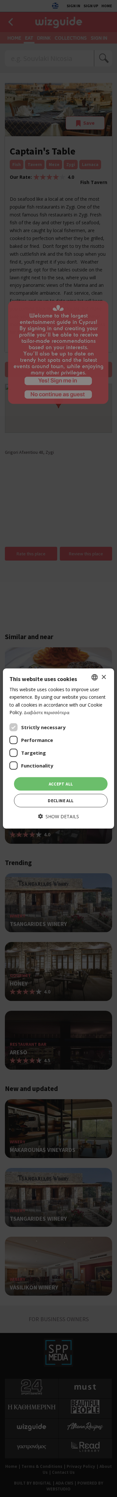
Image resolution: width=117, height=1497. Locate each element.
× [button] (103, 677)
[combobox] (94, 677)
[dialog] (58, 749)
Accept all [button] (61, 783)
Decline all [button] (60, 801)
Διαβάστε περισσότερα (47, 712)
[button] (58, 816)
